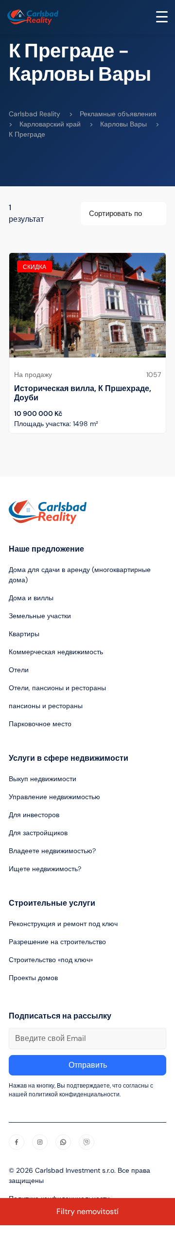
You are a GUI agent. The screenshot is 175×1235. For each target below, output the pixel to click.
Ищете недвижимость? (45, 868)
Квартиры (24, 633)
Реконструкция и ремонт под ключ (63, 923)
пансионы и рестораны (46, 705)
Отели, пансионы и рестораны (57, 687)
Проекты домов (33, 977)
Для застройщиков (38, 832)
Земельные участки (40, 615)
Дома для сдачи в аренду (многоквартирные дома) (80, 574)
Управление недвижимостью (54, 796)
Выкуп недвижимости (42, 778)
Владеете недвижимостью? (52, 850)
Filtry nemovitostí (87, 1211)
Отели (19, 669)
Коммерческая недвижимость (56, 651)
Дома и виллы (31, 597)
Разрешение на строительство (57, 941)
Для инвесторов (34, 814)
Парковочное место (40, 723)
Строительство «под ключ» (51, 959)
